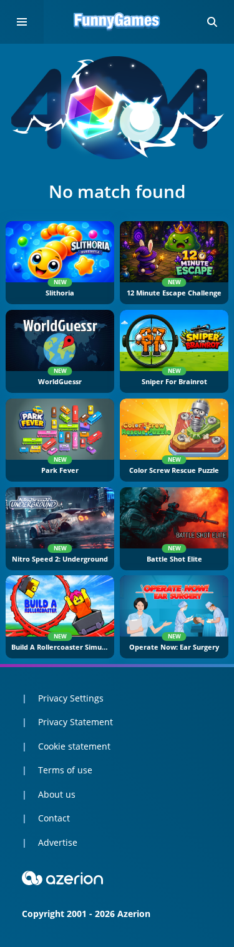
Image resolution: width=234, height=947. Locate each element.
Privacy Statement (75, 722)
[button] (212, 22)
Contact (54, 818)
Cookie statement (74, 746)
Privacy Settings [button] (71, 698)
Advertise (57, 842)
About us (57, 794)
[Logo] (117, 22)
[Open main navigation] (22, 22)
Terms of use (65, 770)
